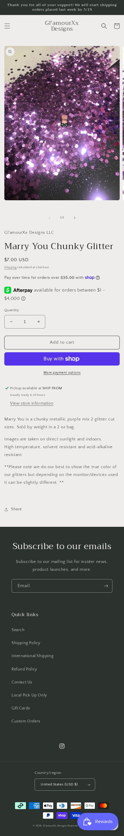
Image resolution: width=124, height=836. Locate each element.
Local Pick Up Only (29, 695)
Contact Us (22, 682)
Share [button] (16, 509)
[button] (7, 26)
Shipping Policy (26, 643)
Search (18, 630)
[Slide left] (49, 218)
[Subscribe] (105, 586)
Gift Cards (21, 708)
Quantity (11, 310)
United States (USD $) (59, 784)
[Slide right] (74, 218)
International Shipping (32, 656)
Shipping (10, 267)
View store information (31, 403)
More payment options (62, 373)
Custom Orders (26, 721)
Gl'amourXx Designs (55, 825)
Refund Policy (24, 669)
